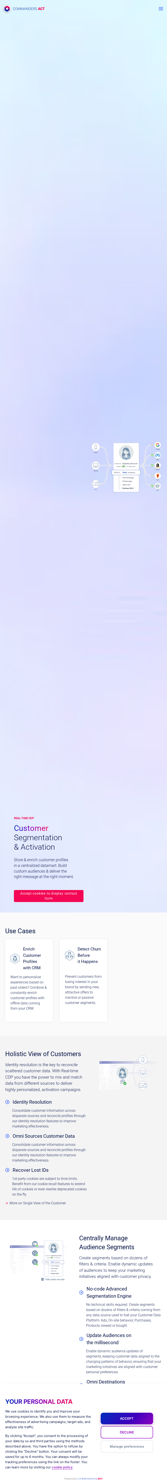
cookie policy (62, 1467)
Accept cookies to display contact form (48, 895)
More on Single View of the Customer (38, 1203)
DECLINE (127, 1432)
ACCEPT (127, 1418)
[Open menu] (161, 8)
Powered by (83, 1478)
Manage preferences (127, 1446)
